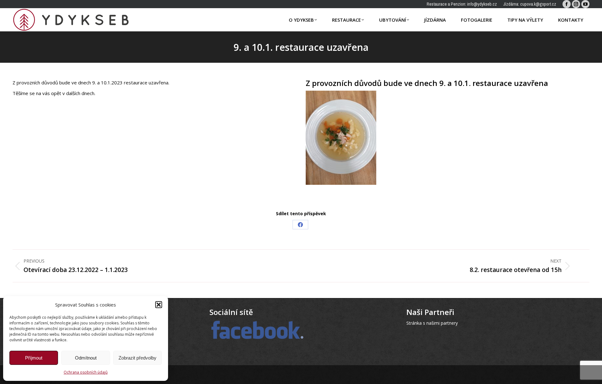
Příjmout (33, 357)
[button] (159, 304)
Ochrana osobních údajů (86, 372)
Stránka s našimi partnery (432, 323)
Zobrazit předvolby (137, 357)
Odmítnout (86, 357)
